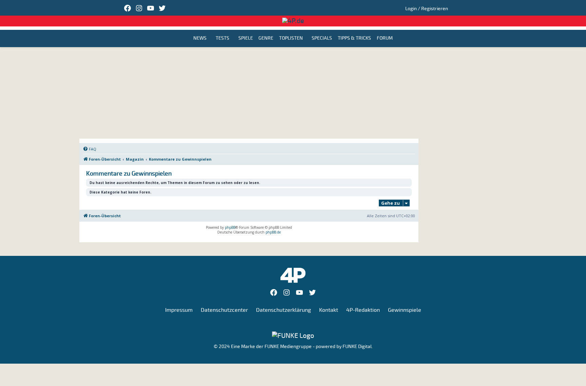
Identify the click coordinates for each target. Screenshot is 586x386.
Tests (222, 38)
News (200, 38)
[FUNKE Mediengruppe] (293, 335)
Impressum (179, 310)
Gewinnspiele (404, 310)
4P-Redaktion (363, 310)
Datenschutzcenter (224, 310)
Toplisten (291, 38)
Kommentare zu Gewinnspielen (129, 173)
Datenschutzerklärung (283, 310)
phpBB (230, 227)
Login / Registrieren (426, 9)
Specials (322, 38)
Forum (385, 38)
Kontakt (328, 310)
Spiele (245, 38)
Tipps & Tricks (354, 38)
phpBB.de (273, 232)
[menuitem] (89, 149)
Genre (265, 38)
